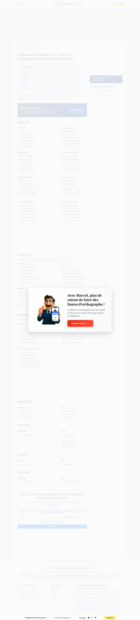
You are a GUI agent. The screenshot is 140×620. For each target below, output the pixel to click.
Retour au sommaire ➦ (63, 618)
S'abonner (110, 618)
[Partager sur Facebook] (92, 618)
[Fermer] (108, 292)
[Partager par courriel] (89, 618)
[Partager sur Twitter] (95, 618)
